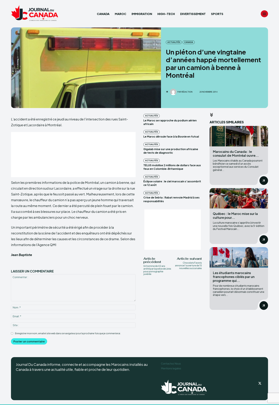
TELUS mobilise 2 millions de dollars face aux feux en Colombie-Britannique (172, 166)
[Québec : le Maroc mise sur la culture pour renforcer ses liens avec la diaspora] (239, 198)
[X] (260, 383)
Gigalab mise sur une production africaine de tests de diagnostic (170, 150)
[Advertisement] (73, 154)
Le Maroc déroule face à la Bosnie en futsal (171, 136)
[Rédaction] (173, 92)
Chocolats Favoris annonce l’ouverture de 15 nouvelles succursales (188, 265)
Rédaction (186, 92)
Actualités (173, 42)
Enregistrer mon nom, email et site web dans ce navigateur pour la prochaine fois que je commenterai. (68, 333)
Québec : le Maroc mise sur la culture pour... (235, 215)
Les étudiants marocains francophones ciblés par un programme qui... (233, 276)
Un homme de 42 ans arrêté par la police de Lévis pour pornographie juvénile (157, 269)
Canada (188, 42)
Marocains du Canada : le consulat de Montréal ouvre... (236, 153)
